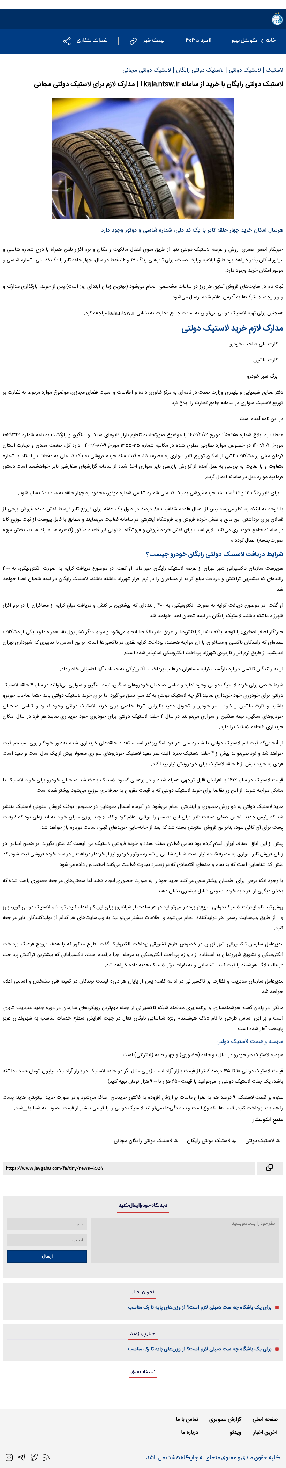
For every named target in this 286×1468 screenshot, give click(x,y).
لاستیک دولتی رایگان (209, 1141)
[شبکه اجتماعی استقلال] (34, 1458)
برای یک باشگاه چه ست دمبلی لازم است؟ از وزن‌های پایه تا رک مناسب (200, 1307)
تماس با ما (187, 1419)
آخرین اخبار (265, 1432)
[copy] (269, 1168)
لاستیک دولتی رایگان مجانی (143, 1141)
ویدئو (235, 1432)
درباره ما (189, 1432)
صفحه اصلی (265, 1419)
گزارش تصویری (225, 1419)
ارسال (47, 1256)
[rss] (46, 1458)
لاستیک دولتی (260, 1141)
